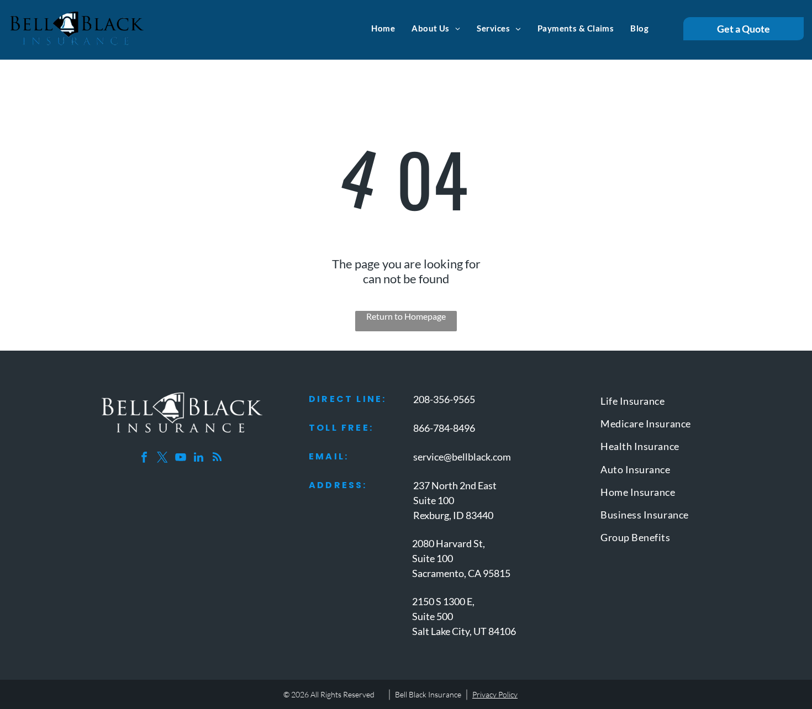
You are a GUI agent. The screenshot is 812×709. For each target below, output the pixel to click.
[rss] (217, 458)
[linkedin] (199, 458)
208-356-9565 (444, 399)
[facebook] (144, 458)
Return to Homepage (406, 316)
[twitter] (162, 458)
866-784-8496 (444, 428)
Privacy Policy (495, 694)
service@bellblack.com (462, 457)
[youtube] (180, 458)
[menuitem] (383, 28)
